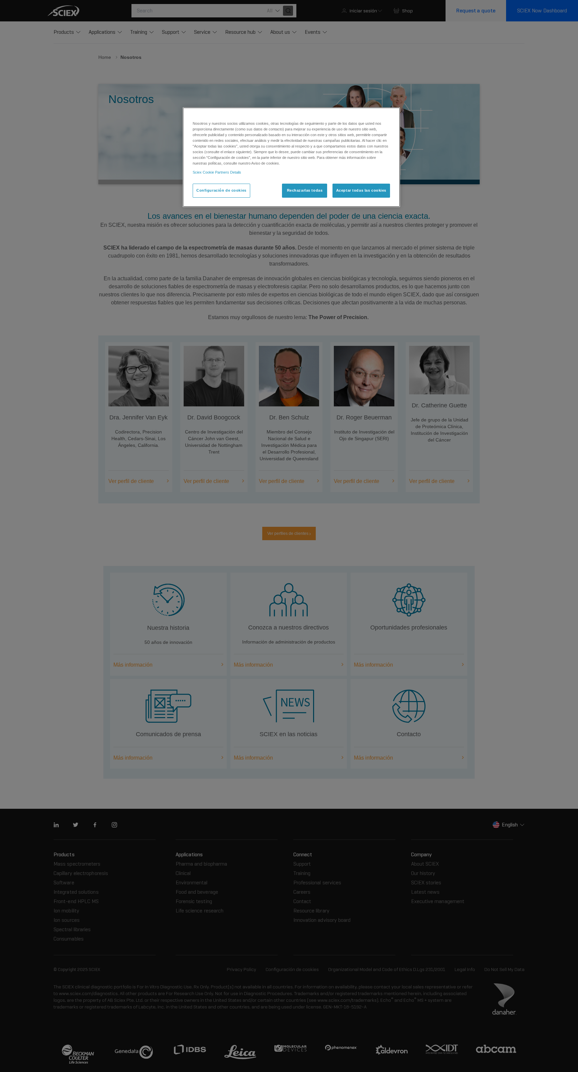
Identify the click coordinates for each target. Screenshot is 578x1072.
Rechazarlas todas (305, 190)
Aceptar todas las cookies (361, 190)
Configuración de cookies (221, 190)
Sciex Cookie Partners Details (217, 172)
